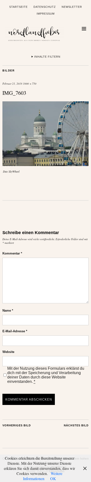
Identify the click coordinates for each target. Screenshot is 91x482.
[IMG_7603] (45, 164)
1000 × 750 (29, 83)
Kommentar (12, 253)
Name (7, 310)
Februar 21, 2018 (12, 83)
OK (53, 478)
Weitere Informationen (43, 476)
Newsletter (72, 6)
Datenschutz (44, 6)
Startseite (18, 6)
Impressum (46, 13)
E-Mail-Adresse (14, 331)
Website (8, 352)
